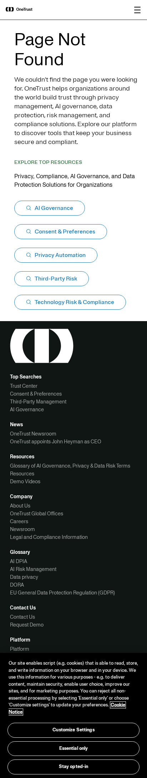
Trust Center (23, 385)
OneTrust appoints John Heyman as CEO (55, 441)
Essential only (73, 748)
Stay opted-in (73, 766)
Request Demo (27, 624)
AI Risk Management (33, 569)
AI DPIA (18, 561)
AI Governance (27, 409)
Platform (19, 648)
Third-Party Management (38, 401)
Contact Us (22, 616)
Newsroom (22, 529)
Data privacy (24, 577)
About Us (20, 505)
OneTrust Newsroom (33, 433)
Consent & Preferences (36, 393)
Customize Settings (73, 730)
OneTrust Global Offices (36, 513)
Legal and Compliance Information (49, 537)
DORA (17, 584)
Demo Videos (25, 481)
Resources (22, 473)
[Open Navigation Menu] (137, 10)
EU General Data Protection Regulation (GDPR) (62, 592)
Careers (19, 521)
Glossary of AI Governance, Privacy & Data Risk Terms (70, 465)
